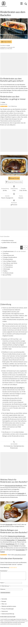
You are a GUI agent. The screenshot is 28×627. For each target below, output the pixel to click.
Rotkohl (2, 551)
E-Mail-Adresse (5, 586)
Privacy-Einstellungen (7, 608)
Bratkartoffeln (22, 540)
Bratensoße (21, 493)
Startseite (4, 599)
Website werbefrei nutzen (8, 606)
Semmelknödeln (20, 549)
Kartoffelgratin (10, 544)
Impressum (4, 611)
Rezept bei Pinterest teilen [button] (14, 182)
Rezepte (3, 601)
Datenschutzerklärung (7, 613)
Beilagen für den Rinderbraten (16, 536)
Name (2, 582)
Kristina (8, 45)
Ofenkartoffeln (10, 540)
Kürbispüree (3, 546)
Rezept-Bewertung (4, 567)
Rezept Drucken (14, 178)
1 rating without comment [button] (20, 554)
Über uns (4, 604)
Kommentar (4, 570)
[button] (1, 106)
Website (2, 589)
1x (21, 247)
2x (23, 247)
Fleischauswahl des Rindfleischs (13, 485)
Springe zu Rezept (7, 41)
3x (26, 247)
